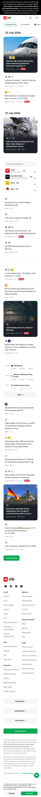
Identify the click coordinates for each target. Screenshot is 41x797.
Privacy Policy (12, 789)
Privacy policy (27, 647)
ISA (4, 655)
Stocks (6, 596)
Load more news (11, 558)
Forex (5, 614)
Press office (26, 614)
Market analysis (9, 674)
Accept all (29, 793)
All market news (10, 24)
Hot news (26, 24)
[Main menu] (36, 17)
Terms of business (29, 655)
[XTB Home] (6, 18)
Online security (9, 691)
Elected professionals (8, 635)
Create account (20, 731)
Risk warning (27, 664)
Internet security (28, 668)
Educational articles (11, 669)
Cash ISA (7, 659)
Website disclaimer (29, 660)
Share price (26, 632)
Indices (6, 609)
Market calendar (9, 682)
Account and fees (10, 622)
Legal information (29, 651)
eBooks (6, 678)
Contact (25, 609)
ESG (23, 637)
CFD (5, 618)
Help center (7, 687)
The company (27, 596)
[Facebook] (11, 586)
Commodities (8, 605)
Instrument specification (8, 628)
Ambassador (27, 600)
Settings (12, 793)
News (24, 624)
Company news (28, 673)
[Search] (30, 17)
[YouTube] (5, 586)
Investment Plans (10, 646)
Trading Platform (28, 605)
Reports (25, 628)
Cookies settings (27, 773)
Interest (6, 651)
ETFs (5, 600)
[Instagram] (21, 586)
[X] (16, 586)
